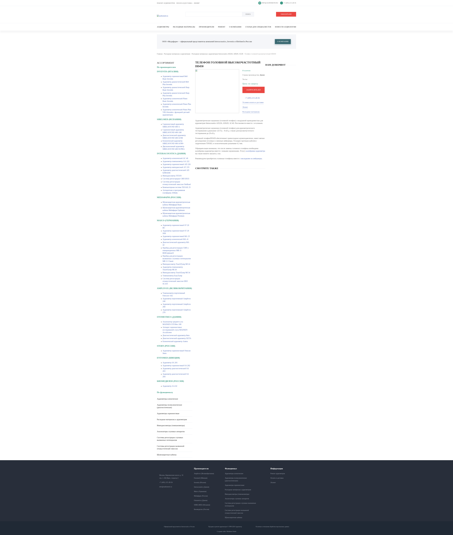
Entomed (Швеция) (200, 478)
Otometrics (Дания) (200, 500)
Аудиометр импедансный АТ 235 (176, 167)
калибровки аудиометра (255, 151)
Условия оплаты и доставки (253, 102)
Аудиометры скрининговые (168, 413)
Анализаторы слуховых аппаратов (171, 431)
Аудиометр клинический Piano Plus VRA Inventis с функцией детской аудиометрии (177, 112)
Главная (159, 54)
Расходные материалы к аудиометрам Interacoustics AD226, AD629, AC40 (217, 54)
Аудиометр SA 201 (170, 363)
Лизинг (197, 3)
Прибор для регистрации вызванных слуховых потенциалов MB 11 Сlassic (177, 258)
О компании (235, 27)
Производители (206, 27)
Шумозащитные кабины (166, 455)
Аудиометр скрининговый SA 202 (176, 366)
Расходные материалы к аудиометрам (177, 54)
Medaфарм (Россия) (201, 496)
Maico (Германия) (200, 491)
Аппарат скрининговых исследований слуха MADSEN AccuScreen (175, 329)
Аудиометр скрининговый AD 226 (177, 164)
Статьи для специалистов (258, 27)
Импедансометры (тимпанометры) (171, 425)
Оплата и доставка (184, 3)
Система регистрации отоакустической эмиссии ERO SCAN (175, 281)
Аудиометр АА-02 (170, 386)
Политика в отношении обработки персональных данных (272, 526)
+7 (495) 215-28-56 (290, 3)
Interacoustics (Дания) (201, 487)
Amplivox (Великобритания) (204, 473)
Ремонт (221, 27)
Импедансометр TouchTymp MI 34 (176, 273)
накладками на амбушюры (251, 159)
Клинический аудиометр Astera (175, 341)
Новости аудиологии (285, 27)
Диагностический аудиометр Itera (176, 335)
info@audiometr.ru (270, 3)
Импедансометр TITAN (172, 176)
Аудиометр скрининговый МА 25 (176, 236)
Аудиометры (163, 27)
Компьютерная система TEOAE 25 (177, 187)
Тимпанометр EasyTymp (172, 276)
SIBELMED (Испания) (202, 505)
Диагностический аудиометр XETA (177, 338)
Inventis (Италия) (200, 482)
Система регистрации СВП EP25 (176, 179)
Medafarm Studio (231, 531)
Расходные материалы (184, 27)
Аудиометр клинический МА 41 (176, 239)
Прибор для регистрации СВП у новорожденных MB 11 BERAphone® (176, 250)
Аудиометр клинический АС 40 (175, 158)
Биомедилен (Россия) (201, 509)
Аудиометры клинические (167, 399)
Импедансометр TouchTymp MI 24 (176, 264)
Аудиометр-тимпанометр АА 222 (176, 161)
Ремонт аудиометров (166, 3)
